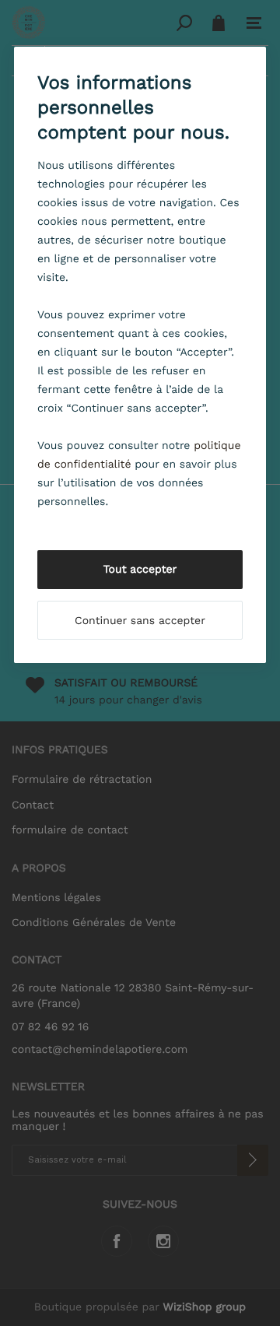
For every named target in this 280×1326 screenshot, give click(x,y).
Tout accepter (140, 569)
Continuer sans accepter (140, 621)
